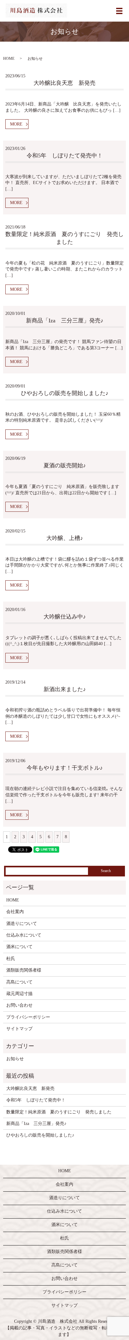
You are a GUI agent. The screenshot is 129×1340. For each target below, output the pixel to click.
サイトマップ (19, 1028)
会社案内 (15, 911)
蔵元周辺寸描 (19, 993)
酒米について (19, 946)
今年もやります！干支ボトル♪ (65, 768)
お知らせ (15, 1058)
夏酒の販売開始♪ (65, 465)
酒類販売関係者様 (23, 970)
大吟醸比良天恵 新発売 (64, 83)
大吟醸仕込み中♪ (65, 617)
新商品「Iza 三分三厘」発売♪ (64, 320)
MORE (16, 124)
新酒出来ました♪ (65, 689)
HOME (8, 58)
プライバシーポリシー (28, 1017)
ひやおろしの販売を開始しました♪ (64, 393)
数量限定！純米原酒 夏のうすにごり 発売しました (58, 1112)
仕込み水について (23, 935)
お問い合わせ (19, 1005)
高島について (19, 982)
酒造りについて (21, 923)
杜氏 (10, 958)
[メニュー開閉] (119, 11)
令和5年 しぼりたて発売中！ (65, 155)
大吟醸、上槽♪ (64, 538)
